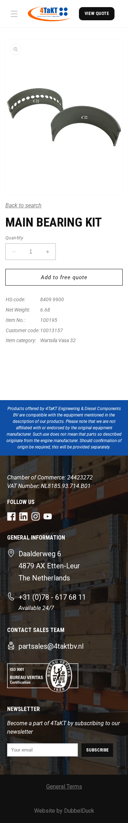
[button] (14, 14)
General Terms (64, 786)
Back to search (23, 205)
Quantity (14, 237)
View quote (97, 13)
